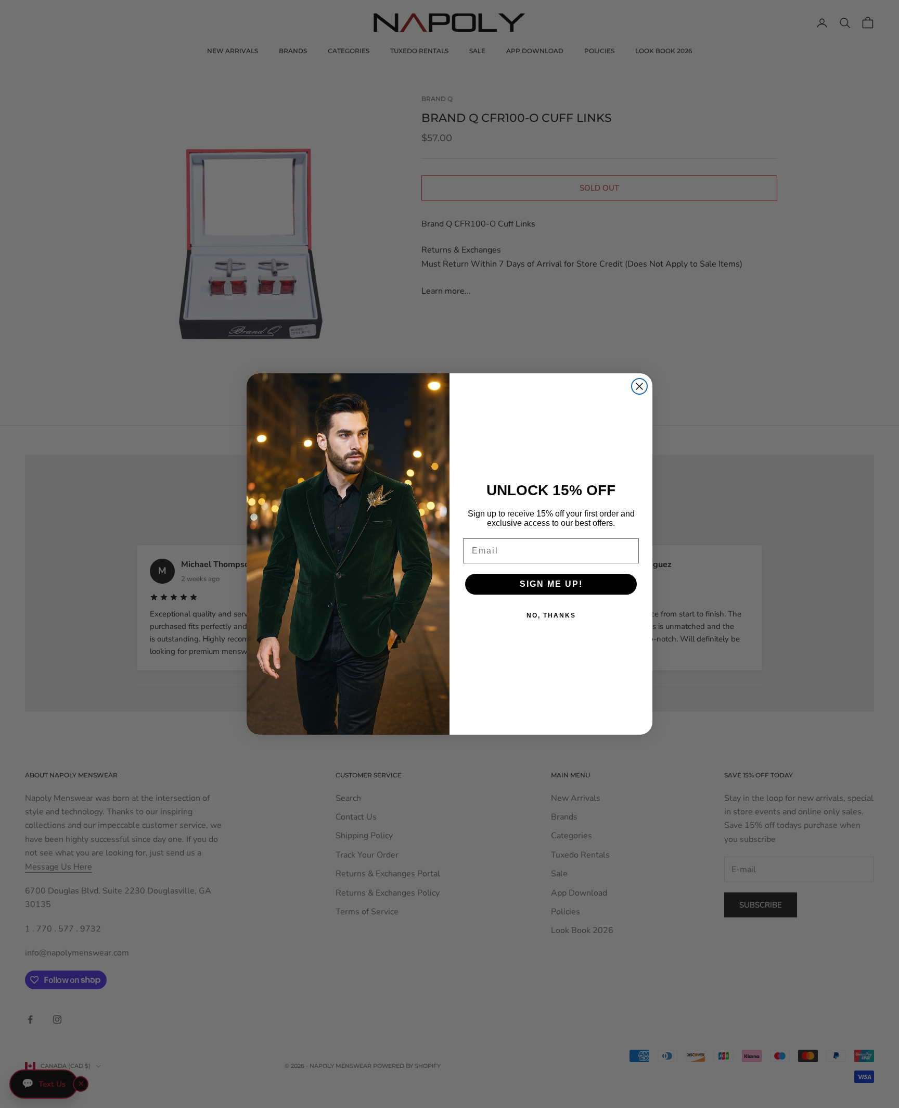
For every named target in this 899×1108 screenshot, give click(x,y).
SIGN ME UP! (551, 584)
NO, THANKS (551, 615)
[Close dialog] (639, 386)
